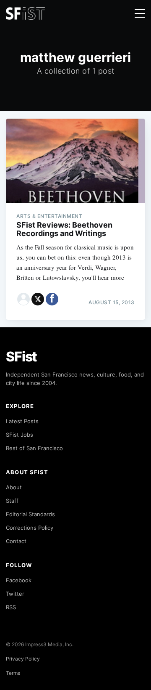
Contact (16, 541)
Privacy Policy (23, 659)
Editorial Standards (30, 514)
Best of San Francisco (34, 448)
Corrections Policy (29, 527)
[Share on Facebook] (52, 299)
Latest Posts (22, 421)
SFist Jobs (19, 434)
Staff (12, 500)
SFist (21, 356)
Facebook (18, 580)
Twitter (15, 593)
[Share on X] (38, 299)
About (14, 487)
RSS (11, 607)
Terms (13, 673)
